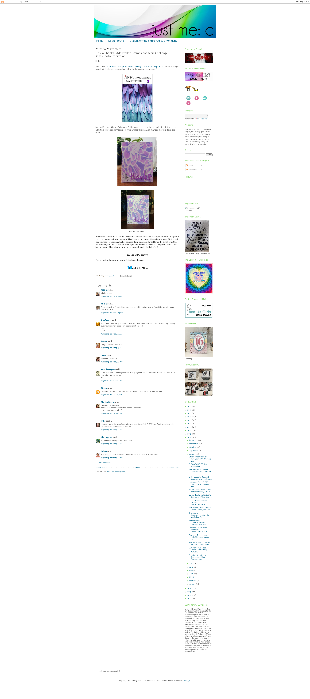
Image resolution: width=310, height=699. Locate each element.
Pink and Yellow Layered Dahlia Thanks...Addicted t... (200, 472)
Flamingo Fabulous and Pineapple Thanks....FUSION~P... (198, 530)
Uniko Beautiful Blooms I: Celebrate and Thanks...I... (200, 478)
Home (99, 41)
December (193, 440)
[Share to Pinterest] (130, 276)
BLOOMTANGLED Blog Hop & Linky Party (200, 465)
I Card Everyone (108, 370)
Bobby (104, 451)
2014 (189, 595)
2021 (189, 424)
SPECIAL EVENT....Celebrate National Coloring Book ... (200, 544)
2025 (189, 410)
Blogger (187, 681)
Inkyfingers (106, 320)
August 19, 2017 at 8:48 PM (111, 444)
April (191, 574)
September (194, 451)
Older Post (174, 468)
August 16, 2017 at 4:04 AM (112, 313)
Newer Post (101, 468)
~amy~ (104, 356)
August (192, 454)
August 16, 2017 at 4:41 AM (111, 334)
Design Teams (116, 41)
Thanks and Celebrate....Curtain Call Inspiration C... (199, 515)
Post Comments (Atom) (116, 472)
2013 (189, 599)
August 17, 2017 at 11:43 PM (111, 413)
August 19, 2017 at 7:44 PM (111, 430)
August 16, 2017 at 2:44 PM (111, 381)
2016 (189, 588)
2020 (189, 427)
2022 (189, 420)
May (191, 570)
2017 (189, 437)
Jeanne (104, 341)
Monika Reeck (107, 402)
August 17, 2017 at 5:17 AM (111, 395)
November (193, 444)
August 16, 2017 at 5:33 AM (111, 348)
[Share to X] (126, 276)
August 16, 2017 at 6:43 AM (112, 362)
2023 (189, 417)
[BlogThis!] (123, 276)
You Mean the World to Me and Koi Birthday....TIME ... (200, 491)
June (191, 567)
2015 (189, 592)
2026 (189, 407)
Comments (192, 170)
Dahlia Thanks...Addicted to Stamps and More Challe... (200, 496)
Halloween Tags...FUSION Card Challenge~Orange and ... (199, 484)
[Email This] (121, 276)
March (192, 577)
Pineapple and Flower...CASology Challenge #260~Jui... (198, 523)
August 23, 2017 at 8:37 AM (112, 458)
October (193, 447)
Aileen (104, 388)
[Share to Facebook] (128, 276)
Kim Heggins (106, 437)
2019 (189, 431)
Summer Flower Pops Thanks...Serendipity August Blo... (198, 550)
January (192, 584)
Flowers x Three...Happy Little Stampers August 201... (199, 537)
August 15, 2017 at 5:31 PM (111, 296)
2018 (189, 434)
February (193, 581)
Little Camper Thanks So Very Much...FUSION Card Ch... (200, 459)
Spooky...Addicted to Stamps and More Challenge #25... (197, 557)
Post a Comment (105, 463)
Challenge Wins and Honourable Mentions (153, 41)
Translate (203, 119)
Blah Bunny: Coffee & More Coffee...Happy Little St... (200, 509)
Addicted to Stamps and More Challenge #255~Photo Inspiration (135, 67)
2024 (189, 413)
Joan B (104, 290)
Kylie (103, 421)
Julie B (104, 304)
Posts (190, 165)
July (191, 564)
